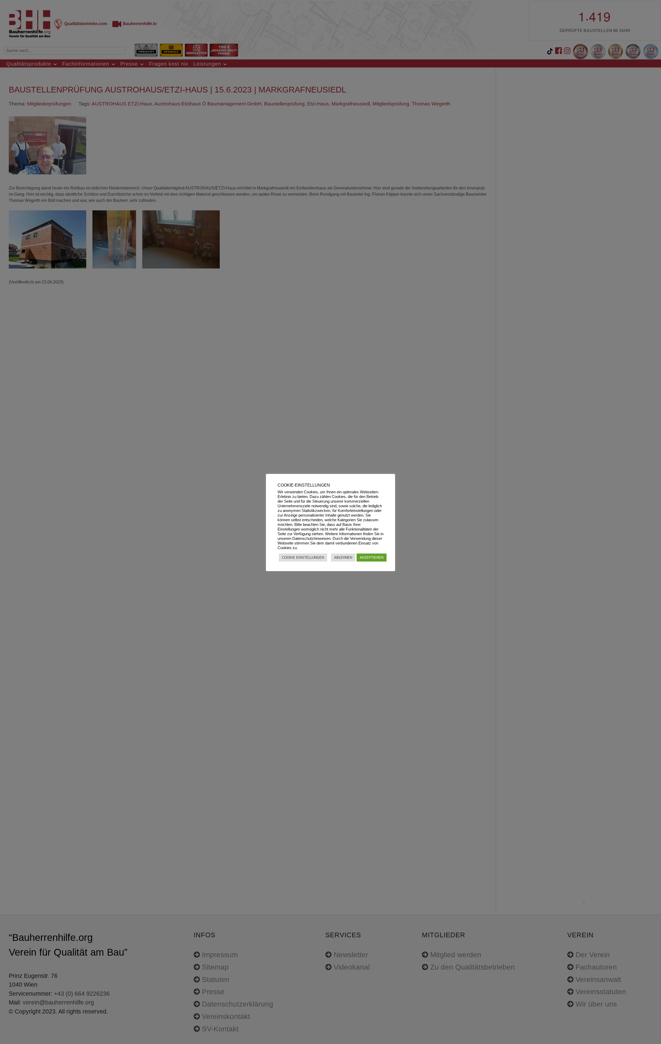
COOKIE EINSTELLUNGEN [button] (303, 557)
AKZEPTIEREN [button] (371, 557)
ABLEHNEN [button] (343, 557)
